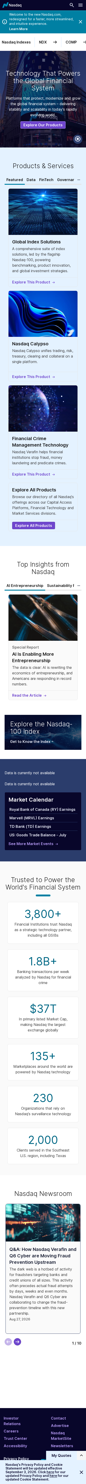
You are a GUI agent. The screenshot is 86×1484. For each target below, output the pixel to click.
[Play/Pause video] (77, 139)
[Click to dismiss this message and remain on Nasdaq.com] (81, 1472)
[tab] (15, 180)
